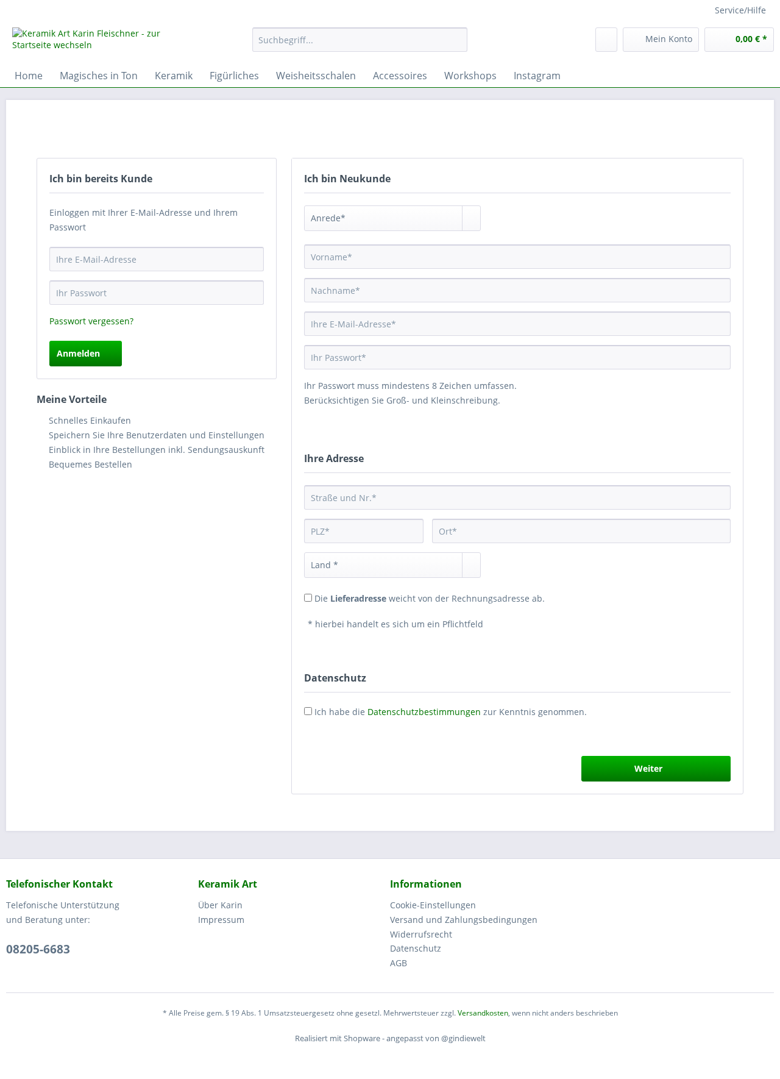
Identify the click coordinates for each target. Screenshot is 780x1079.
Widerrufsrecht (421, 934)
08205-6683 (38, 949)
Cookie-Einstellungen (433, 905)
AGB (398, 963)
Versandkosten (483, 1013)
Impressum (221, 919)
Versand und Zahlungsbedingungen (463, 919)
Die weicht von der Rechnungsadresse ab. (429, 598)
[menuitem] (359, 45)
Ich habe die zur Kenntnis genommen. (450, 712)
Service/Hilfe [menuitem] (740, 10)
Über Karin (220, 905)
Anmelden (78, 353)
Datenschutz (415, 948)
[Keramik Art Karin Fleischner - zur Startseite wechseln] (104, 42)
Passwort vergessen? (91, 321)
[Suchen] (456, 39)
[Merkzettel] (606, 39)
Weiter (648, 768)
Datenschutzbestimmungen (424, 712)
